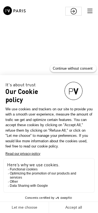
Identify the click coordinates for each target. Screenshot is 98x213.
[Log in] (73, 11)
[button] (90, 11)
